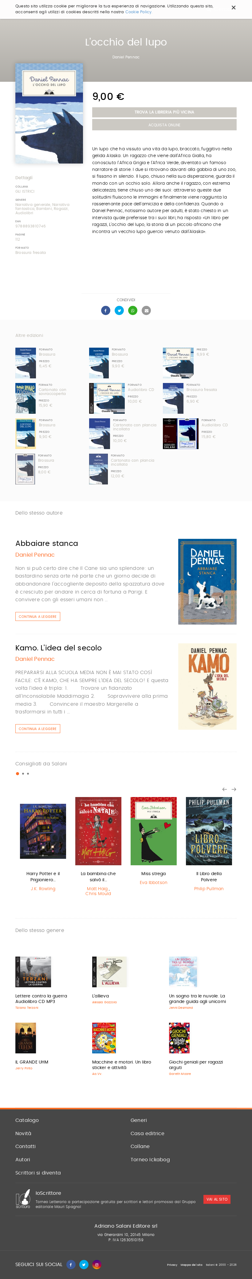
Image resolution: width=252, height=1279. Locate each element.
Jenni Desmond (181, 1007)
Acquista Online (164, 125)
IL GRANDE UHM (32, 1062)
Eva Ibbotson (153, 883)
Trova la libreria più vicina (165, 112)
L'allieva (100, 996)
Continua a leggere (38, 616)
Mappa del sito (192, 1265)
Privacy (172, 1265)
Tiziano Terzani (26, 1007)
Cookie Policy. (139, 12)
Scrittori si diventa (38, 1172)
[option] (43, 845)
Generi (139, 1120)
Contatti (25, 1146)
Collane (140, 1146)
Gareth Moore (180, 1074)
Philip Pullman (209, 889)
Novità (23, 1133)
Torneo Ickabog (150, 1159)
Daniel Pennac (126, 57)
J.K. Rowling (43, 889)
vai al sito (217, 1199)
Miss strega (153, 874)
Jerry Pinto (23, 1068)
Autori (22, 1159)
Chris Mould (98, 894)
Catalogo (27, 1120)
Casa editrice (148, 1133)
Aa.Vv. (97, 1074)
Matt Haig (97, 889)
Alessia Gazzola (104, 1002)
